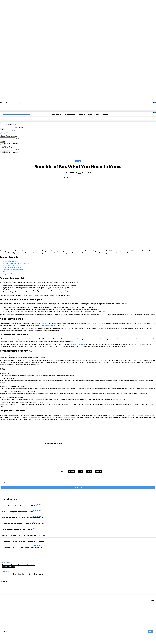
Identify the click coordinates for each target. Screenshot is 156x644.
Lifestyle (78, 161)
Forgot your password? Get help (8, 130)
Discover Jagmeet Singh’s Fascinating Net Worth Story (21, 506)
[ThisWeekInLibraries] (21, 443)
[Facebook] (71, 177)
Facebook (9, 624)
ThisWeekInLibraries (71, 172)
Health (34, 522)
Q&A (4, 272)
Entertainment (37, 504)
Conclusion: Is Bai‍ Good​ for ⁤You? (13, 270)
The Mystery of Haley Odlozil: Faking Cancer (17, 529)
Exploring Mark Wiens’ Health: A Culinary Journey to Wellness (23, 523)
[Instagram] (15, 624)
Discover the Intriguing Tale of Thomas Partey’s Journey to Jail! (24, 535)
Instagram (18, 624)
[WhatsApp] (89, 177)
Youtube (35, 624)
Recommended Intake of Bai (12, 268)
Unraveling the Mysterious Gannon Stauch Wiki (18, 512)
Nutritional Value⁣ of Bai (10, 265)
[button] (20, 103)
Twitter (27, 624)
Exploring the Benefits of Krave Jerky (28, 574)
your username (19, 125)
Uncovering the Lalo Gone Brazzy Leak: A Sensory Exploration (22, 547)
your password (19, 127)
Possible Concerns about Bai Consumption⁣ (16, 263)
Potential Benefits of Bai (10, 261)
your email (17, 138)
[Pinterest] (83, 177)
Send (150, 631)
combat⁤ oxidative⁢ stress (48, 325)
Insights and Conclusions (11, 274)
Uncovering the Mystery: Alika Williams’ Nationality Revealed (23, 541)
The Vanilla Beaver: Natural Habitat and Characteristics (18, 566)
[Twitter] (77, 177)
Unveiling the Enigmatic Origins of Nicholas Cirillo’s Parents (22, 518)
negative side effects (78, 344)
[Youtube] (31, 624)
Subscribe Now (78, 487)
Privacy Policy (3, 133)
